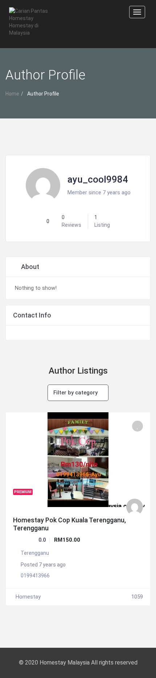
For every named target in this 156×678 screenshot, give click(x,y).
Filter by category (75, 392)
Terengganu (35, 553)
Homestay (28, 596)
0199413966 (35, 575)
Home (12, 94)
